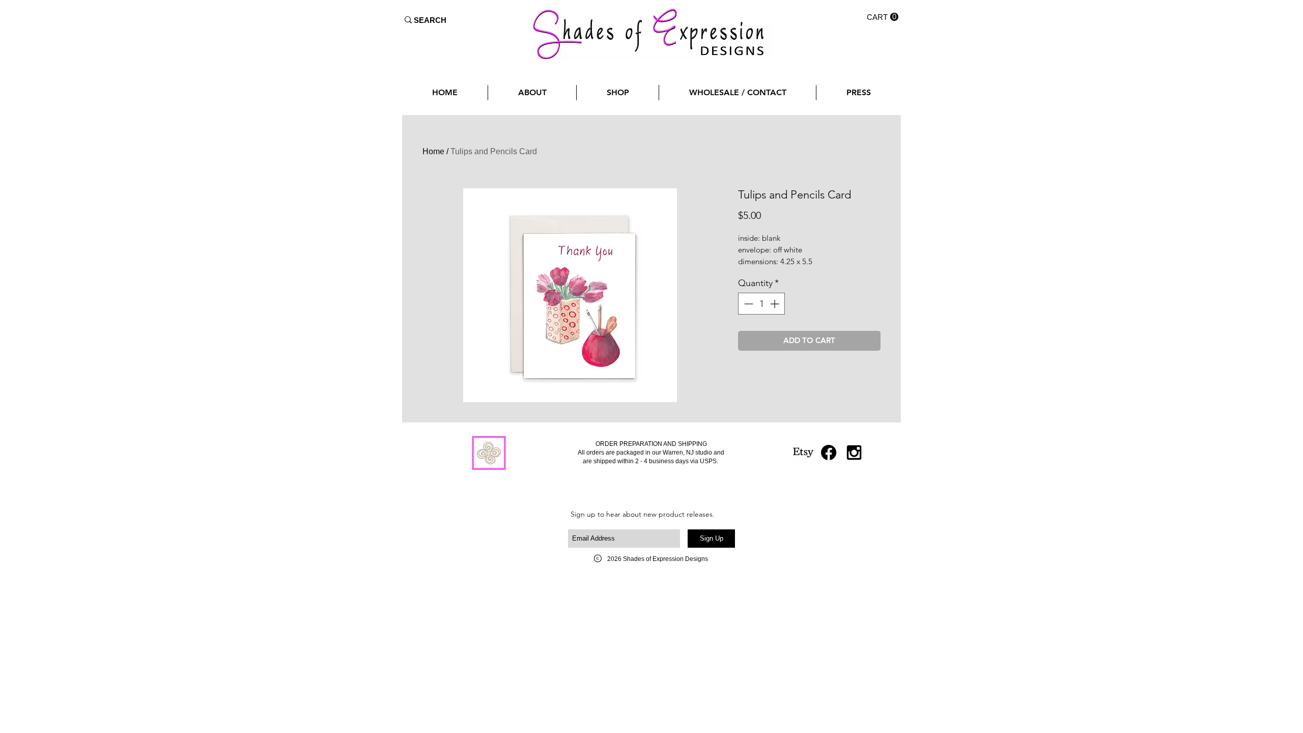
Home (433, 151)
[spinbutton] (761, 303)
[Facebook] (828, 452)
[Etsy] (803, 452)
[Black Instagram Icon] (854, 452)
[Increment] (775, 303)
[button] (882, 17)
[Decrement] (747, 303)
